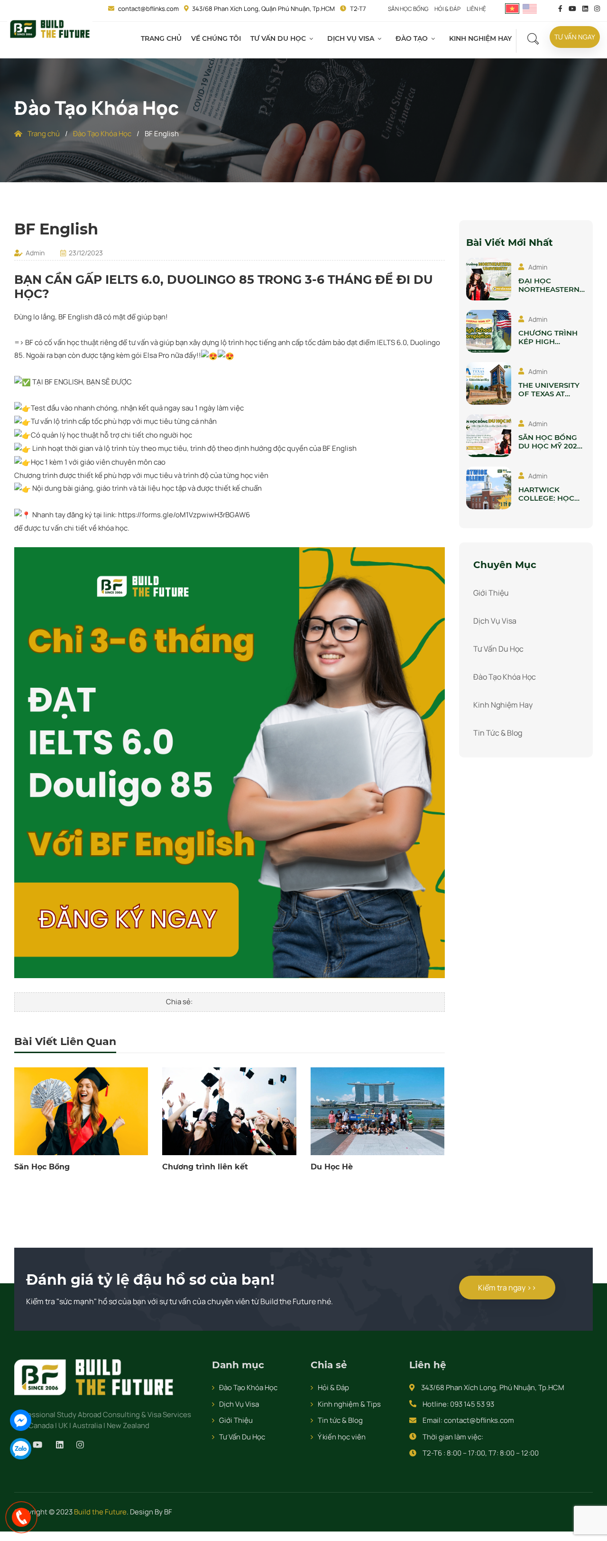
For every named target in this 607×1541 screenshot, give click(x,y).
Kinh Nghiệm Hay (469, 38)
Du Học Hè (332, 1166)
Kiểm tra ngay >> (490, 1287)
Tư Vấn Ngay (568, 37)
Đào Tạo (402, 38)
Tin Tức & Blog (497, 733)
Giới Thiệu (491, 593)
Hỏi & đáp (450, 8)
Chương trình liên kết (205, 1166)
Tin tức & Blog (340, 1420)
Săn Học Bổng (408, 8)
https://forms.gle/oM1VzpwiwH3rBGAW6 (184, 515)
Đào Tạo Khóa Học (102, 134)
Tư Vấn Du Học (271, 38)
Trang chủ (160, 38)
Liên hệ (481, 8)
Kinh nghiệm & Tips (349, 1404)
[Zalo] (20, 1448)
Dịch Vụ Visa (342, 38)
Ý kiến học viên (342, 1437)
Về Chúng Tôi (212, 38)
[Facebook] (20, 1420)
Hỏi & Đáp (333, 1387)
